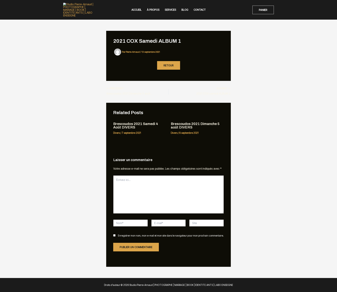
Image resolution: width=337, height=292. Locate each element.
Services (170, 9)
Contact (200, 9)
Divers (116, 132)
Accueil (136, 9)
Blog (184, 9)
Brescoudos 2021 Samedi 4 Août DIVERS (135, 125)
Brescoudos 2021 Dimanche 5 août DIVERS (195, 125)
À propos (153, 9)
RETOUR (169, 65)
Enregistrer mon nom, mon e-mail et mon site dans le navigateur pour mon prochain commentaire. (171, 235)
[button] (263, 10)
